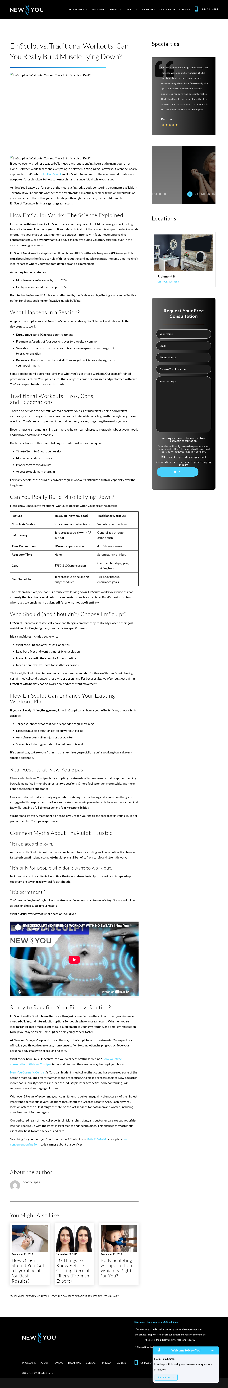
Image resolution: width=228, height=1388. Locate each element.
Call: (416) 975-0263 (168, 281)
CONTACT (91, 1362)
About (130, 9)
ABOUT (45, 1362)
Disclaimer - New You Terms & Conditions (156, 1322)
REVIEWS (58, 1362)
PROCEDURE (29, 1362)
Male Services (176, 194)
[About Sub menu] (136, 9)
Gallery (113, 9)
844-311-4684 (96, 1139)
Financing (148, 9)
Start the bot (163, 1377)
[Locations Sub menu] (174, 9)
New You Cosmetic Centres (28, 1072)
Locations (165, 9)
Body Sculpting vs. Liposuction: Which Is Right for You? (117, 1268)
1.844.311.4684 (209, 9)
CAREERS (121, 1362)
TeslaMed (98, 9)
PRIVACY (107, 1362)
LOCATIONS (74, 1362)
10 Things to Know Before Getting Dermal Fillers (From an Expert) (72, 1271)
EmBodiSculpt (52, 174)
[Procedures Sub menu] (86, 9)
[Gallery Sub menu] (120, 9)
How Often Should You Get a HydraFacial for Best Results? (28, 1271)
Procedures (76, 9)
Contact (184, 9)
